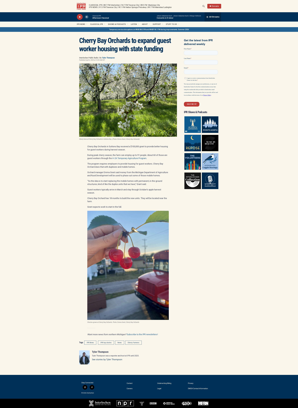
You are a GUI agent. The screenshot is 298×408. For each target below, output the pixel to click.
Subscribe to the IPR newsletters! (142, 334)
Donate (215, 6)
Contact (129, 383)
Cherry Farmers (133, 343)
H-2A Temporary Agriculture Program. (129, 158)
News (120, 343)
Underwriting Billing (164, 383)
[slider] (90, 17)
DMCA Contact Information (198, 388)
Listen (134, 24)
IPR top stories (106, 343)
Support (157, 24)
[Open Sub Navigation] (87, 24)
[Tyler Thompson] (84, 357)
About (145, 24)
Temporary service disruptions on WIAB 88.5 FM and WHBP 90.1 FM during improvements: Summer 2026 (149, 29)
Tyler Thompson (108, 58)
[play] (80, 17)
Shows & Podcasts (117, 24)
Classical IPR (96, 24)
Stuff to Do (171, 24)
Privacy (190, 383)
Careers (129, 388)
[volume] (87, 17)
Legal (159, 388)
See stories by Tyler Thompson (107, 359)
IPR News (81, 24)
